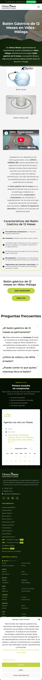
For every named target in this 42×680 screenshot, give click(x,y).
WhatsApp (32, 2)
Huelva (4, 571)
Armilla (4, 608)
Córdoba (4, 597)
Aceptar (21, 665)
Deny (21, 670)
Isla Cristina (5, 574)
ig (8, 498)
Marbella (24, 580)
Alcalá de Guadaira (8, 565)
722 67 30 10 (11, 2)
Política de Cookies (11, 650)
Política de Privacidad (29, 650)
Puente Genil (25, 599)
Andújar (23, 616)
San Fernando (25, 591)
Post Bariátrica (6, 528)
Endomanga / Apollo (8, 522)
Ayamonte (24, 574)
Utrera (23, 565)
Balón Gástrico (6, 516)
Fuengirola (5, 582)
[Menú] (38, 7)
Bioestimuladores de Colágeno (11, 551)
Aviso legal (21, 652)
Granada (4, 605)
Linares (23, 614)
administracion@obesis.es (12, 494)
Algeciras (5, 591)
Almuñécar (24, 608)
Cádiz (3, 588)
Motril (23, 605)
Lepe (23, 571)
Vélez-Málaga (25, 582)
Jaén (3, 614)
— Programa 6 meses (12, 542)
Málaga (4, 580)
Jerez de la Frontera (27, 588)
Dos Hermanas (26, 563)
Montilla (4, 599)
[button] (39, 619)
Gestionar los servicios (9, 659)
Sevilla (4, 563)
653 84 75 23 (21, 2)
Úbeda (4, 616)
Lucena (23, 597)
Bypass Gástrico (7, 513)
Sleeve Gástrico (7, 519)
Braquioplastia (6, 533)
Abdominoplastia (7, 531)
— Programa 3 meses (12, 539)
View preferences (21, 675)
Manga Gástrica (7, 510)
